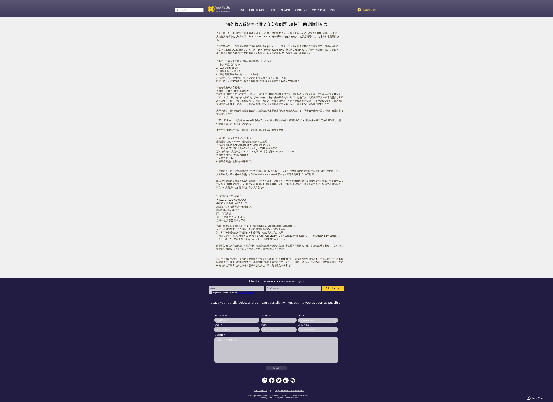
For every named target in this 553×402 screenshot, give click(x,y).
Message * (220, 335)
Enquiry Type (304, 325)
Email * (218, 325)
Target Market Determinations (289, 390)
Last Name (266, 316)
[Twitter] (279, 380)
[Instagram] (264, 380)
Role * (301, 316)
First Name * (221, 316)
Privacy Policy (260, 390)
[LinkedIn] (286, 380)
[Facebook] (271, 380)
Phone (264, 325)
